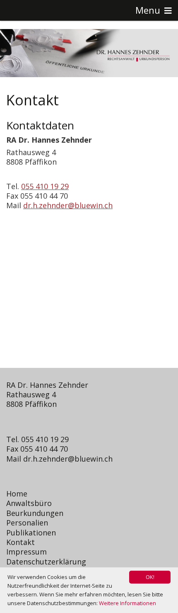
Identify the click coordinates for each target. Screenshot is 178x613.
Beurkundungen (34, 513)
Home (16, 494)
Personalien (27, 523)
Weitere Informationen (127, 603)
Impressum (26, 552)
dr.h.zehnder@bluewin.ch (68, 205)
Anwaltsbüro (29, 503)
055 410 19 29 (45, 186)
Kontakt (20, 542)
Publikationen (31, 533)
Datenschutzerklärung (46, 562)
